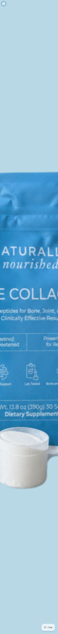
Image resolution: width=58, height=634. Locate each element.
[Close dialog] (3, 3)
